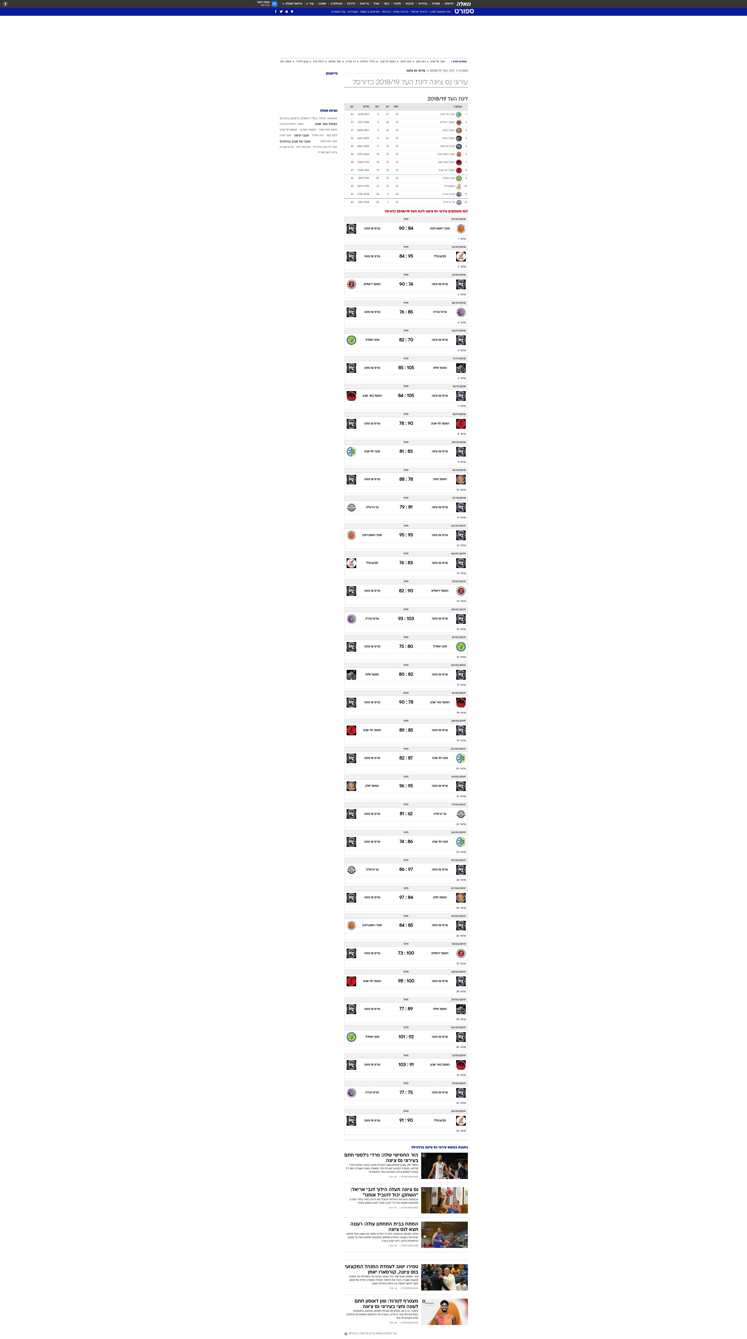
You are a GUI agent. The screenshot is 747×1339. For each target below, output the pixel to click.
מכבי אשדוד (372, 340)
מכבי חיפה (405, 62)
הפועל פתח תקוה (328, 130)
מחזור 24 (461, 880)
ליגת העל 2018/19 (442, 70)
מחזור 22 (461, 824)
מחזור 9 (462, 462)
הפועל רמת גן (308, 130)
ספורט (436, 3)
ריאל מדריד (324, 152)
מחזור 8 (462, 434)
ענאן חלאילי (302, 62)
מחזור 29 (461, 1019)
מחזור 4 (462, 323)
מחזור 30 (461, 1047)
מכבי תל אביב (437, 62)
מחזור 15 (461, 629)
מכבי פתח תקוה (328, 141)
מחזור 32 (461, 1103)
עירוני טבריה (287, 147)
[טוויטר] (281, 11)
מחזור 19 (461, 741)
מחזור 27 (461, 964)
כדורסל (386, 12)
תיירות (351, 3)
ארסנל (322, 118)
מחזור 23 (461, 852)
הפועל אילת (440, 368)
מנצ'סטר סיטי (303, 147)
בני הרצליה (372, 507)
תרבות (410, 3)
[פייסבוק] (275, 11)
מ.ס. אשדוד (318, 135)
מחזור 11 (461, 518)
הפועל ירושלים (372, 284)
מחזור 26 (461, 936)
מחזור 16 (461, 657)
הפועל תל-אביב (440, 423)
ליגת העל (331, 135)
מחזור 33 (461, 1131)
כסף (386, 3)
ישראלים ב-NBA (370, 12)
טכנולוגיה (336, 3)
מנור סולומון (335, 62)
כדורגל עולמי (400, 12)
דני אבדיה (351, 62)
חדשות (449, 3)
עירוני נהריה (440, 312)
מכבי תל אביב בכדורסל (325, 147)
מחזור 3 (462, 295)
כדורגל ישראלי (419, 12)
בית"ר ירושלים (367, 62)
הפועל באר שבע (372, 396)
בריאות (364, 3)
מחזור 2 (462, 267)
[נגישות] (5, 4)
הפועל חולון (440, 479)
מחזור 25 (461, 908)
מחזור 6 (462, 378)
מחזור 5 (462, 350)
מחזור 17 (461, 685)
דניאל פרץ (318, 62)
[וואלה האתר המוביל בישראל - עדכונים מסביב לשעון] (464, 4)
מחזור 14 (461, 601)
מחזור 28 (461, 992)
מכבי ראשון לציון (440, 228)
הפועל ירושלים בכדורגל (292, 124)
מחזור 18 (461, 713)
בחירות (422, 3)
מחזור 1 (462, 239)
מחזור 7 (462, 406)
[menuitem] (447, 4)
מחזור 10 (461, 490)
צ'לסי (334, 152)
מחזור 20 (461, 769)
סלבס (397, 3)
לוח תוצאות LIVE (440, 12)
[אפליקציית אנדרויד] (292, 11)
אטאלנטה (332, 118)
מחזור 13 (461, 573)
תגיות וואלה (329, 111)
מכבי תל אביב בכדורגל (295, 141)
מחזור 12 (461, 546)
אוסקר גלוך (285, 62)
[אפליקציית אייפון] (286, 11)
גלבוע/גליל (440, 256)
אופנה (322, 3)
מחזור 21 (461, 796)
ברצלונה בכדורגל (290, 118)
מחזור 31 (461, 1075)
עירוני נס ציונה (415, 70)
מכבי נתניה (285, 135)
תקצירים (353, 12)
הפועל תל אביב (388, 62)
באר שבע (421, 62)
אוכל (376, 3)
